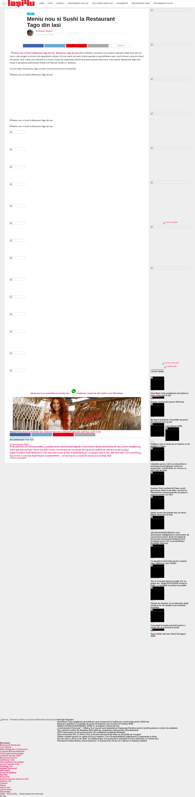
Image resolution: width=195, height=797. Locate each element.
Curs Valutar (6, 747)
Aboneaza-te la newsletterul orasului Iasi (50, 393)
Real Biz (3, 775)
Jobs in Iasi (5, 787)
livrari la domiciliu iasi (33, 432)
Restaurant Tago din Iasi (67, 53)
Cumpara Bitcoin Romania (12, 751)
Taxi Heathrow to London (12, 762)
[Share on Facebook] (33, 45)
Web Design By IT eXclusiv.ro (14, 749)
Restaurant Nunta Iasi (10, 745)
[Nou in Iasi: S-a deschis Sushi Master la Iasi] (140, 454)
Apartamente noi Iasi (78, 3)
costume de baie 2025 (10, 756)
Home (41, 3)
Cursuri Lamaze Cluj (9, 764)
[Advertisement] (77, 97)
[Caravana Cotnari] (76, 430)
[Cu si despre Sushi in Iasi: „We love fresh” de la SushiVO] (84, 454)
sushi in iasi (95, 432)
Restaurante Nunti (141, 3)
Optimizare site (7, 760)
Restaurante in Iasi (163, 3)
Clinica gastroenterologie (12, 753)
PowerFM (4, 777)
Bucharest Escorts (8, 758)
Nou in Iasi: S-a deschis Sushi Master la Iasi (30, 456)
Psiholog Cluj (6, 766)
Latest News (6, 790)
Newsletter (5, 792)
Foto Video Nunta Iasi (102, 3)
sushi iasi (85, 432)
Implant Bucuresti (8, 768)
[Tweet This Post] (54, 45)
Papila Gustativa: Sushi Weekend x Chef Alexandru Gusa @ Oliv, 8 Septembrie (46, 453)
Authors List (5, 781)
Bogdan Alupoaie (46, 31)
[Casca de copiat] (170, 45)
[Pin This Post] (76, 45)
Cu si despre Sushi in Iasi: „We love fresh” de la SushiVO (112, 453)
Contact (60, 3)
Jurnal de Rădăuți (8, 773)
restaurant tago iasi (71, 432)
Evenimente (122, 3)
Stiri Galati (5, 770)
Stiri (50, 3)
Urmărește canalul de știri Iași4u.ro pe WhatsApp (99, 393)
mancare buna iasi (52, 432)
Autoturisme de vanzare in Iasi (14, 779)
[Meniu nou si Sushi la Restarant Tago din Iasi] (33, 53)
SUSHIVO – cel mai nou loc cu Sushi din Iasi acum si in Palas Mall (80, 456)
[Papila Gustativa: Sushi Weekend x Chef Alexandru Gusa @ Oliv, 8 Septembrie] (127, 451)
